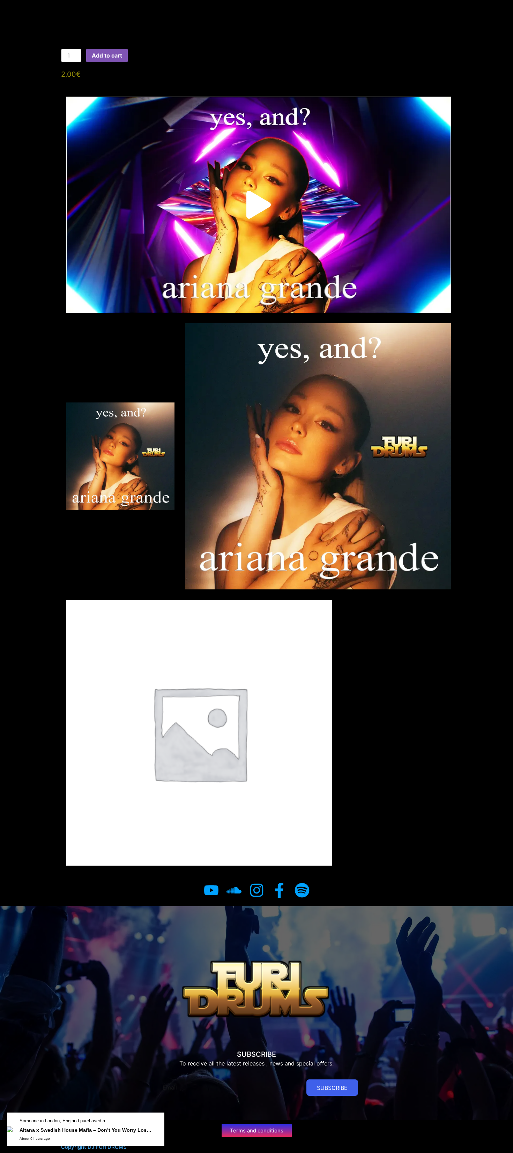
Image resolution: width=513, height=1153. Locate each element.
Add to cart (107, 55)
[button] (259, 205)
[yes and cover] (120, 456)
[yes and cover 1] (199, 733)
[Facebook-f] (279, 890)
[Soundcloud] (233, 890)
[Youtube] (211, 890)
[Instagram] (256, 890)
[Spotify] (302, 890)
